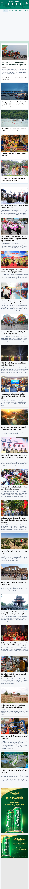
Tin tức (5, 10)
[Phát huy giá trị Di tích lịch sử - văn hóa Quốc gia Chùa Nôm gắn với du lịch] (14, 602)
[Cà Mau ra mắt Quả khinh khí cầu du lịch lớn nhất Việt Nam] (14, 52)
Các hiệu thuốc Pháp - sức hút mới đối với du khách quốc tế (13, 675)
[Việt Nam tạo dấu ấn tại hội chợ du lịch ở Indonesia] (14, 726)
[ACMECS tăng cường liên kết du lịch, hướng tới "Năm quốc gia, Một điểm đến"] (14, 384)
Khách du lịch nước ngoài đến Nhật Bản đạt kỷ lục (14, 771)
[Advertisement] (14, 26)
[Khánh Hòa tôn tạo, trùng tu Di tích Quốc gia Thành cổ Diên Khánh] (14, 695)
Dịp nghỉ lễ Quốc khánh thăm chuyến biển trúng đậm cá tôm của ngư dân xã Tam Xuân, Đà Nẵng (14, 104)
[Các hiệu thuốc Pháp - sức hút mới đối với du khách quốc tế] (14, 664)
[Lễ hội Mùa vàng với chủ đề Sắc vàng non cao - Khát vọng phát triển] (14, 259)
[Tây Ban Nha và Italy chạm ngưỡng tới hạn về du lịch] (14, 572)
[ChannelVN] (14, 3)
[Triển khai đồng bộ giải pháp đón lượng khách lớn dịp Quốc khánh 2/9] (14, 168)
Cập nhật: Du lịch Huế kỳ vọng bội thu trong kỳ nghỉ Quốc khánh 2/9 (13, 302)
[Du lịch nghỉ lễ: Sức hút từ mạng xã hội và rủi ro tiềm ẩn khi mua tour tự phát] (14, 633)
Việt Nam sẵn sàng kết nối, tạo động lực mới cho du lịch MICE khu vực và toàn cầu (14, 457)
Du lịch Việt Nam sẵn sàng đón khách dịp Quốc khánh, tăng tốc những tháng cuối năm (14, 520)
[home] (1, 10)
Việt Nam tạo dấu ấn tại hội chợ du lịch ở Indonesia (14, 737)
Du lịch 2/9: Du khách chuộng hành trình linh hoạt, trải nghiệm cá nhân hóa (14, 130)
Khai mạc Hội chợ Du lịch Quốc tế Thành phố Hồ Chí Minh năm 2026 (14, 488)
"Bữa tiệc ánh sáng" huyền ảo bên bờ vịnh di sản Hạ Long (13, 364)
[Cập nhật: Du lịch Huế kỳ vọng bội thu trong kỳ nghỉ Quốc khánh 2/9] (14, 291)
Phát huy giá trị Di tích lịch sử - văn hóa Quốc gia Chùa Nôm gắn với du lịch (14, 613)
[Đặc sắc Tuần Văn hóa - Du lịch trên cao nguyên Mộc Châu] (14, 195)
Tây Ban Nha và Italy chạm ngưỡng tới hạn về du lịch (14, 583)
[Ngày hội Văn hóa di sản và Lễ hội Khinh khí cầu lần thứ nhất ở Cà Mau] (14, 322)
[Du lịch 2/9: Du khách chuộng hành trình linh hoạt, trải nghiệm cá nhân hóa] (14, 118)
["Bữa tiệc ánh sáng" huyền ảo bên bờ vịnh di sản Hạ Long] (14, 353)
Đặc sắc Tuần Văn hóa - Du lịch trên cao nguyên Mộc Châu (14, 206)
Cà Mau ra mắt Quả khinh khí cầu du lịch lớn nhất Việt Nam (14, 63)
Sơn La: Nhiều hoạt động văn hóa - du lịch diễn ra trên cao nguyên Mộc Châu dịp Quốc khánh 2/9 (14, 239)
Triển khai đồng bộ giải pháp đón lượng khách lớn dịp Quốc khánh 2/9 (13, 179)
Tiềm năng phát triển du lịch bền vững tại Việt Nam (14, 154)
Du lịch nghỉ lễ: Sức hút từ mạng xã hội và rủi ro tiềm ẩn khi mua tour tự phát (14, 644)
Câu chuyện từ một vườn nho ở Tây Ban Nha (14, 552)
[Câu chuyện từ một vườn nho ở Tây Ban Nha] (14, 541)
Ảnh (16, 10)
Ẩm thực (21, 10)
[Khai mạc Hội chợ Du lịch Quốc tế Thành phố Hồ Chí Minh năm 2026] (14, 477)
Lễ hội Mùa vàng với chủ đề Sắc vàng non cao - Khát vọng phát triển (13, 271)
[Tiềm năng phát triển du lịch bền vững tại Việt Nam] (14, 143)
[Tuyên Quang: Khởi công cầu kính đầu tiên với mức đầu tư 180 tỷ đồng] (14, 417)
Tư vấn (26, 10)
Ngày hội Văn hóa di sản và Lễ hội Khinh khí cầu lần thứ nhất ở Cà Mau (14, 78)
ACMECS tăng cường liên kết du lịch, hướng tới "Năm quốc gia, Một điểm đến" (13, 396)
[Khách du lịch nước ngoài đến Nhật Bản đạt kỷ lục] (14, 760)
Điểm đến (11, 10)
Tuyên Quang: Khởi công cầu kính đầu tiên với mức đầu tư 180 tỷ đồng (13, 428)
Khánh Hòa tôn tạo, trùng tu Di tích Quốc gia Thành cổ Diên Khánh (13, 706)
